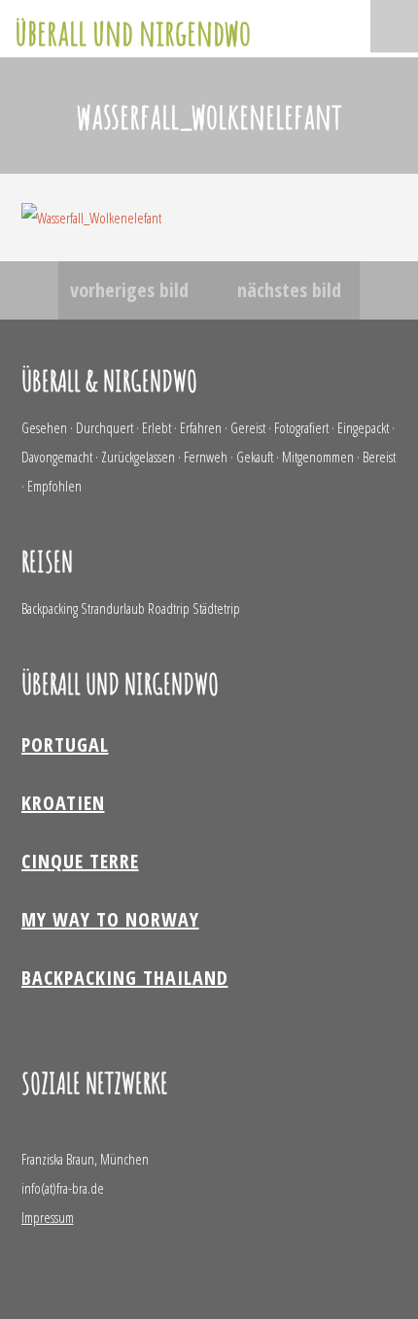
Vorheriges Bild (129, 290)
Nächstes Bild (289, 290)
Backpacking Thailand (124, 977)
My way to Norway (110, 919)
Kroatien (63, 803)
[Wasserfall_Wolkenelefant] (91, 217)
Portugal (65, 744)
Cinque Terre (80, 861)
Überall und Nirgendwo (133, 31)
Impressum (47, 1217)
